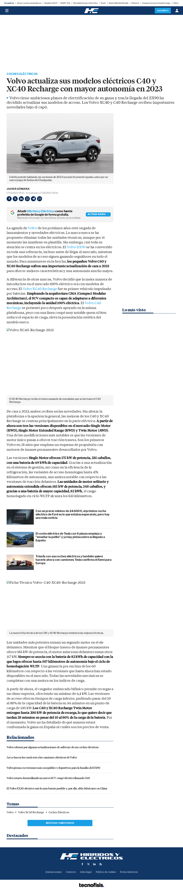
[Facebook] (9, 198)
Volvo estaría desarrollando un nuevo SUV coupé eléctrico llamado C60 (48, 778)
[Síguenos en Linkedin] (95, 864)
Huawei (135, 3)
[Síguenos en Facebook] (82, 864)
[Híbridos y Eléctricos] (91, 856)
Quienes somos (53, 872)
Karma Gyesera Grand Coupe (156, 3)
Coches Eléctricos (22, 74)
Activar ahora (97, 214)
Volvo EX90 (76, 247)
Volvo (32, 228)
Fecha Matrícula (129, 872)
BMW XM (65, 3)
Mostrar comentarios (60, 823)
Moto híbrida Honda (118, 3)
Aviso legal (86, 872)
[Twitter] (15, 198)
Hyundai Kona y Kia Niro (85, 3)
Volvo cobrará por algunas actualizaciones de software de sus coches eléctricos (53, 747)
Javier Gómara (18, 188)
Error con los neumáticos (29, 3)
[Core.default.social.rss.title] (101, 864)
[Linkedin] (21, 198)
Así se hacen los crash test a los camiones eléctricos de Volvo (42, 757)
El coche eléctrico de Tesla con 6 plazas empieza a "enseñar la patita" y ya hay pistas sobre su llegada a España (70, 537)
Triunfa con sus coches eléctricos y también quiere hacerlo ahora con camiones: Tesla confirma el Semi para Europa (74, 560)
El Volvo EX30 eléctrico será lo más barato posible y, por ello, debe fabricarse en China (57, 788)
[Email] (39, 198)
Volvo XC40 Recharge (40, 289)
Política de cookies (106, 872)
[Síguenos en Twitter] (88, 864)
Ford (103, 3)
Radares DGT (50, 3)
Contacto (71, 872)
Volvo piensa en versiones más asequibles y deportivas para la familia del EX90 (53, 768)
